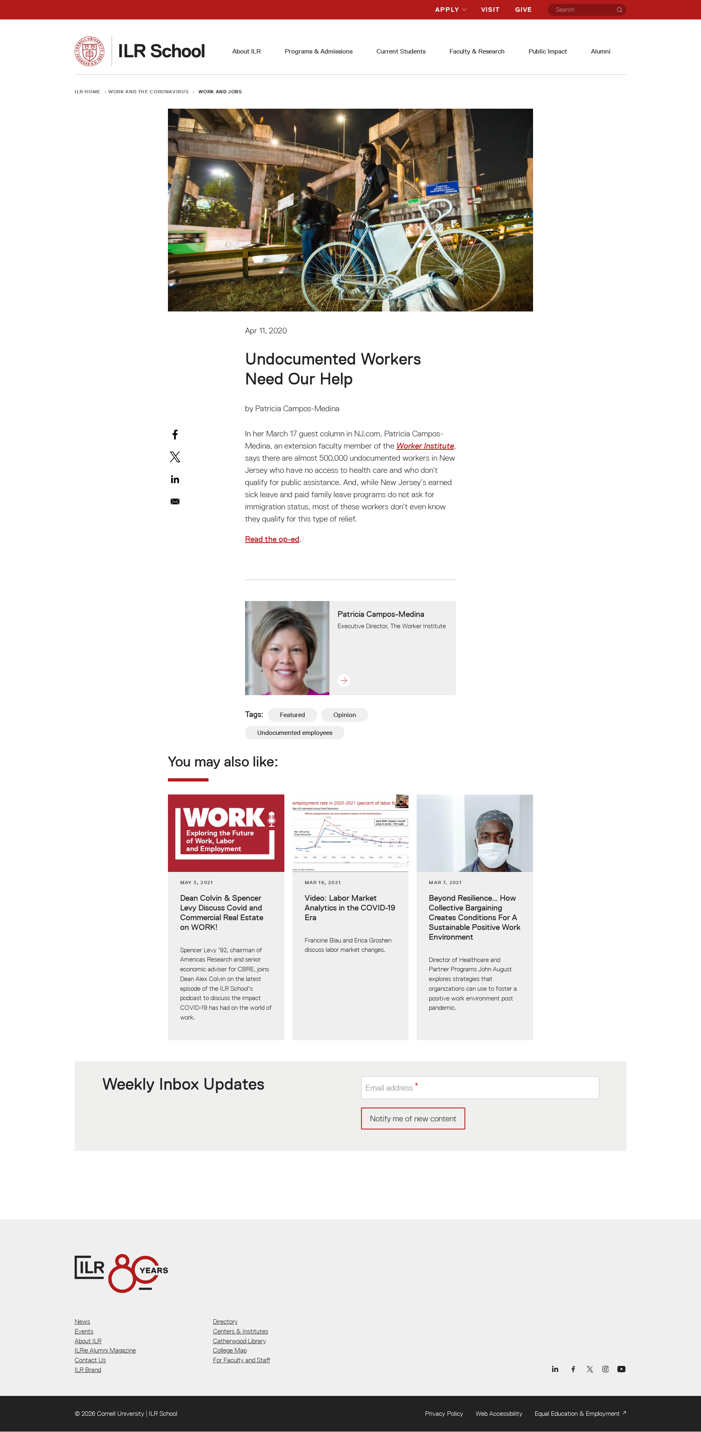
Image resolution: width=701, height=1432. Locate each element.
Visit (490, 9)
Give (523, 9)
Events (84, 1331)
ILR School (163, 1413)
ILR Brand (88, 1369)
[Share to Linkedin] (175, 479)
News (82, 1321)
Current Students (401, 51)
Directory (225, 1321)
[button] (392, 680)
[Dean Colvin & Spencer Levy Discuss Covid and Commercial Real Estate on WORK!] (226, 917)
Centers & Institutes (240, 1331)
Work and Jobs (220, 91)
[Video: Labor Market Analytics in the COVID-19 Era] (350, 917)
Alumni (601, 51)
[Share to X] (175, 457)
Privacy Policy (444, 1413)
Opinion (344, 715)
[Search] (619, 10)
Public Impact (548, 51)
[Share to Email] (175, 501)
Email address (389, 1087)
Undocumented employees (294, 732)
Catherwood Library (239, 1340)
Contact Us (90, 1359)
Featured (292, 715)
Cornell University (120, 1413)
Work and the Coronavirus (148, 91)
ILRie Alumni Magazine (105, 1350)
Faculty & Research (477, 51)
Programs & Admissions (319, 51)
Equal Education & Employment (577, 1413)
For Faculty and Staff (241, 1359)
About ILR (246, 51)
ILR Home (88, 91)
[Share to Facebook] (175, 434)
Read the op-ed (272, 539)
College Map (230, 1350)
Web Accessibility (499, 1413)
